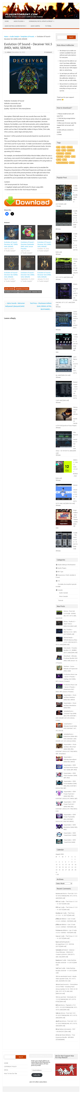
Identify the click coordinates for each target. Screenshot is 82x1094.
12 (63, 864)
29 (72, 870)
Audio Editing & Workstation (15, 26)
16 (75, 864)
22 (72, 867)
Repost (70, 147)
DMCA (6, 1070)
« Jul (57, 874)
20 (66, 867)
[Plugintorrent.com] (41, 18)
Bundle (68, 153)
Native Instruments (62, 162)
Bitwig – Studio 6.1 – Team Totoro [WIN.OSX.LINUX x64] (70, 624)
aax (73, 156)
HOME (6, 1063)
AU (58, 150)
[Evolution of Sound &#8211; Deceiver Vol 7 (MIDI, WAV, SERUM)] (11, 232)
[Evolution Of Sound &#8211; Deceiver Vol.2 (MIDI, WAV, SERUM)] (44, 232)
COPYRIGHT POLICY (10, 1066)
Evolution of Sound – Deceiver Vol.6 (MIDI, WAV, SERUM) (44, 275)
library (71, 162)
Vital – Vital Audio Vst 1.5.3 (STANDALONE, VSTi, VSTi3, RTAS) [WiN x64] (66, 999)
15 (72, 864)
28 (69, 870)
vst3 (65, 159)
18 (59, 867)
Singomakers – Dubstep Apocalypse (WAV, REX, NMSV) (70, 759)
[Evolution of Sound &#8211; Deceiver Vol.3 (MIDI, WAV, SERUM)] (28, 262)
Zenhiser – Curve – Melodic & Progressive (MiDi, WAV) (70, 669)
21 (69, 867)
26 (63, 870)
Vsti (63, 147)
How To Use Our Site (10, 1073)
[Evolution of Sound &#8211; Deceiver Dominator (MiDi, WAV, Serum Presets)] (28, 232)
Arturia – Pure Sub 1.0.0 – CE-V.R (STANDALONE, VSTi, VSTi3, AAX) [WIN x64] (67, 896)
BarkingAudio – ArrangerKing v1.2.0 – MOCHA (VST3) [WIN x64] (65, 944)
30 (75, 870)
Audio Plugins (18, 21)
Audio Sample (35, 26)
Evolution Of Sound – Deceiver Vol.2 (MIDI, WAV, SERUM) (44, 244)
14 (69, 864)
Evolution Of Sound (11, 291)
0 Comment (48, 52)
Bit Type (60, 571)
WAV (59, 159)
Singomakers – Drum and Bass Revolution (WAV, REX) (70, 705)
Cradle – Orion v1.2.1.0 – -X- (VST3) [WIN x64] (75, 341)
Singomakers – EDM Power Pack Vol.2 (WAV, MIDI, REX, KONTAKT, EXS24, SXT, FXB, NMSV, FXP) (66, 806)
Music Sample (63, 596)
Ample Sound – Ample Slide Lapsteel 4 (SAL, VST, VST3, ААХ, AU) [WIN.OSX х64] (66, 979)
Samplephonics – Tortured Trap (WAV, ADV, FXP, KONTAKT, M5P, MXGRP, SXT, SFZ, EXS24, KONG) (66, 715)
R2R (64, 150)
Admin (9, 52)
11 (59, 864)
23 (75, 867)
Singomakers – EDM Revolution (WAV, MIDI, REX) (71, 827)
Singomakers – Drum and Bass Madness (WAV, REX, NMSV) (70, 697)
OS (59, 581)
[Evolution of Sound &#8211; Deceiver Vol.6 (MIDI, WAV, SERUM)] (44, 262)
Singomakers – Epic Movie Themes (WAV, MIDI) (75, 517)
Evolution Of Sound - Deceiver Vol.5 (30, 291)
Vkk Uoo (58, 976)
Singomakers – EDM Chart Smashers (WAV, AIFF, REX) (70, 775)
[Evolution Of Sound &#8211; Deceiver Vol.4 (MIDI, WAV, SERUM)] (11, 262)
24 (56, 870)
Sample (60, 590)
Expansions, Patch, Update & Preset (41, 21)
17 (56, 867)
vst (58, 147)
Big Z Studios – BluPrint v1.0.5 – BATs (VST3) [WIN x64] (70, 632)
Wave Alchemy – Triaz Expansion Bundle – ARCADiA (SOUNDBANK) (65, 1037)
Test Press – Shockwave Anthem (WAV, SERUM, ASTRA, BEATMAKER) (40, 306)
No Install (60, 156)
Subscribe (37, 1075)
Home (7, 21)
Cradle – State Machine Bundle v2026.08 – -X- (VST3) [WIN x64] (66, 962)
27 (66, 870)
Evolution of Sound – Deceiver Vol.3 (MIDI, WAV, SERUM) (27, 275)
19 (63, 867)
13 (66, 864)
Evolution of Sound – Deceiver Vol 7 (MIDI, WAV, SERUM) (11, 244)
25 (59, 870)
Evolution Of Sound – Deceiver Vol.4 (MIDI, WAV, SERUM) (11, 275)
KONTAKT (70, 150)
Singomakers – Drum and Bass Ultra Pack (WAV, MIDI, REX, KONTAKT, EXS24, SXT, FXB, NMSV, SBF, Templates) (66, 749)
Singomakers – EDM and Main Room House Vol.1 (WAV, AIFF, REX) (71, 767)
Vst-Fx (67, 156)
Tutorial (48, 26)
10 (56, 864)
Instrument (60, 153)
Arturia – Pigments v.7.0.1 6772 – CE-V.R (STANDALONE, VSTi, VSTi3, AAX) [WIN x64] (66, 1007)
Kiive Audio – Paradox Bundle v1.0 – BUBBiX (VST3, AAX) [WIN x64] (70, 650)
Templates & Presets (27, 36)
